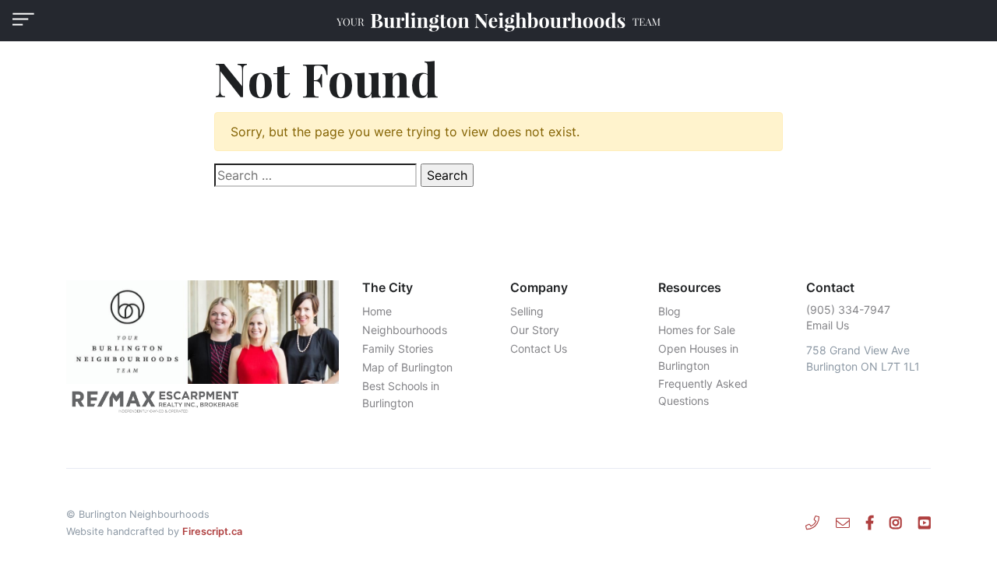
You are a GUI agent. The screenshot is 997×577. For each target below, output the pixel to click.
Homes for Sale (696, 329)
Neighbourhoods (404, 329)
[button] (23, 19)
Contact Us (538, 348)
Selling (527, 311)
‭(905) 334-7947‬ (848, 309)
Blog (669, 311)
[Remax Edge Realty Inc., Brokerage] (202, 401)
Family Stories (397, 348)
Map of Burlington (407, 367)
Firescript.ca (212, 531)
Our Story (534, 329)
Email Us (827, 325)
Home (377, 311)
